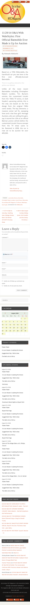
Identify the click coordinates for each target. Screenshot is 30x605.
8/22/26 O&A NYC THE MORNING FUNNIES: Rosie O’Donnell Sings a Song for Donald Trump (14, 518)
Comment (5, 237)
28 (18, 331)
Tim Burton (18, 202)
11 (7, 325)
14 (18, 325)
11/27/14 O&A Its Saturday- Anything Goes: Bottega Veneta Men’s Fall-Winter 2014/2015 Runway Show (8, 216)
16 (26, 325)
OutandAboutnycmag (10, 46)
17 (3, 328)
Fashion (7, 50)
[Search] (26, 301)
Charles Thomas (6, 563)
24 (3, 331)
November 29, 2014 (8, 48)
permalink (19, 204)
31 (3, 334)
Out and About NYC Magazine (9, 202)
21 (18, 328)
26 (11, 331)
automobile (11, 198)
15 (22, 325)
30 (26, 331)
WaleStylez (13, 50)
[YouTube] (15, 2)
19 (11, 328)
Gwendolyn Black (6, 553)
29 (22, 331)
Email (4, 269)
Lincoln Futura (19, 200)
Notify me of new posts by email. (13, 286)
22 (22, 328)
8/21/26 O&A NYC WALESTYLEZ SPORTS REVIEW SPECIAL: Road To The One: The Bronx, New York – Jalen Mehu (15, 526)
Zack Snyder (5, 204)
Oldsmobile (25, 200)
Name (4, 262)
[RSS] (28, 2)
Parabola (14, 596)
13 (15, 325)
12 (11, 325)
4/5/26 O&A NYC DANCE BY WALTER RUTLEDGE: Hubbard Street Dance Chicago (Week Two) (15, 558)
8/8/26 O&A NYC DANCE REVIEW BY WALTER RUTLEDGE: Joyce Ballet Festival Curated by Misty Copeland (14, 548)
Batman (16, 198)
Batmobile (20, 198)
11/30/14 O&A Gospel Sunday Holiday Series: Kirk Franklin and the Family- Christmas (22, 215)
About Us (16, 553)
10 (3, 325)
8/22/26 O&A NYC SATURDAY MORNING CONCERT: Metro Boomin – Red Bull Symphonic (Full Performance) (15, 511)
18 (7, 328)
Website (4, 275)
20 (15, 328)
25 (7, 331)
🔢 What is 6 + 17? (8, 254)
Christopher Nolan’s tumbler (8, 200)
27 (15, 331)
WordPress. (21, 596)
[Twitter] (22, 2)
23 (26, 328)
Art (4, 50)
